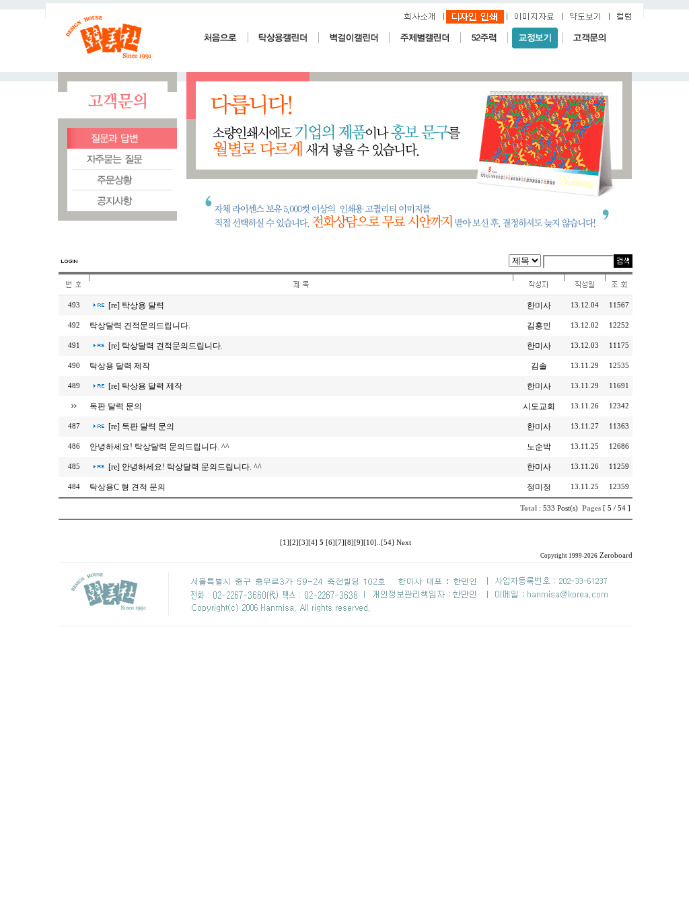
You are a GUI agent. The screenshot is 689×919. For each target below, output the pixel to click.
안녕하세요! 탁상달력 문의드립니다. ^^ (159, 446)
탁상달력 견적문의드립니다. (139, 325)
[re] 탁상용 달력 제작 (145, 386)
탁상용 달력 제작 (119, 366)
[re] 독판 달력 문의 (141, 426)
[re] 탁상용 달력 (136, 305)
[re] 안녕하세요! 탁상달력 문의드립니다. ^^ (185, 467)
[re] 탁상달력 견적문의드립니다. (165, 346)
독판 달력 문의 (115, 406)
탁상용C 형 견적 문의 (127, 487)
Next (403, 542)
